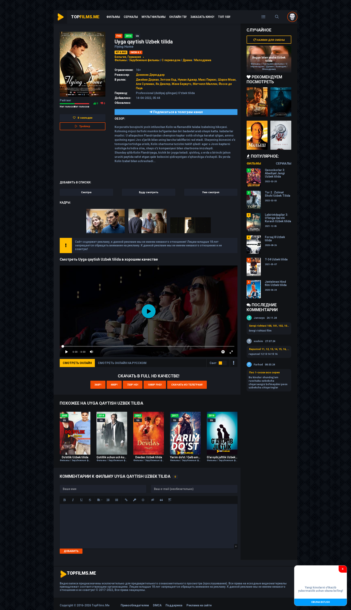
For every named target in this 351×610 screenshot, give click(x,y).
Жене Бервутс (181, 84)
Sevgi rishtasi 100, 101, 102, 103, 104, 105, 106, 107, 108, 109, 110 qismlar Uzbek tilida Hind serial (269, 325)
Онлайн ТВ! (178, 16)
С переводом (171, 60)
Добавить (71, 551)
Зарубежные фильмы (144, 60)
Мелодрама (202, 60)
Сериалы (131, 16)
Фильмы (113, 16)
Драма (187, 60)
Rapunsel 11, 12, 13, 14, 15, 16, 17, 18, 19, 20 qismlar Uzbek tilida (269, 349)
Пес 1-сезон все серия (264, 372)
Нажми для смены (270, 39)
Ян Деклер (163, 84)
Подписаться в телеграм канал (177, 112)
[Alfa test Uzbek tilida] (280, 135)
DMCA (157, 605)
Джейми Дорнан (147, 79)
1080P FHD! (155, 384)
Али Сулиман (145, 84)
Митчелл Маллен (205, 84)
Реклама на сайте (199, 605)
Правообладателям (135, 605)
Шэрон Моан (227, 79)
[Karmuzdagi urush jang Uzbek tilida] (257, 102)
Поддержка (174, 605)
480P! (114, 384)
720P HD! (132, 384)
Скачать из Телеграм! (187, 384)
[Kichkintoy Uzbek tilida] (257, 135)
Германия (134, 57)
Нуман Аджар (187, 79)
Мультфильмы (154, 16)
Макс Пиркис (207, 79)
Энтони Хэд (168, 79)
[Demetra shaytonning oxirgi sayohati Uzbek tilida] (280, 102)
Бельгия (120, 57)
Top (85, 16)
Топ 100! (224, 16)
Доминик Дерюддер (150, 74)
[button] (64, 500)
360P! (97, 384)
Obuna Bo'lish (320, 602)
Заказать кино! (202, 16)
